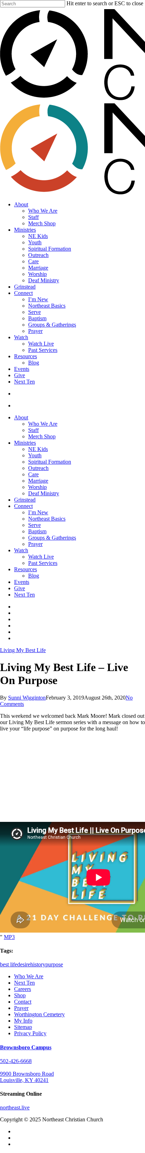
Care (33, 474)
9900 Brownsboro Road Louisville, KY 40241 (27, 1077)
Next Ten (24, 595)
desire (23, 964)
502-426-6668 (16, 1061)
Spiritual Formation (49, 462)
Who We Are (42, 424)
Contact (22, 1002)
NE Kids (38, 449)
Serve (34, 525)
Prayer (35, 544)
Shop (20, 995)
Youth (35, 455)
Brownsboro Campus (25, 1047)
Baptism (37, 531)
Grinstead (25, 500)
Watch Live (41, 557)
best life (8, 964)
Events (21, 582)
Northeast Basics (46, 519)
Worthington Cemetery (39, 1014)
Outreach (38, 468)
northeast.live (15, 1107)
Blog (33, 576)
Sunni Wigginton (27, 698)
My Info (23, 1021)
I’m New (38, 512)
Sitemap (23, 1027)
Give (19, 588)
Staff (33, 430)
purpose (54, 964)
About (21, 417)
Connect (23, 506)
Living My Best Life (23, 650)
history (37, 964)
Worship (37, 487)
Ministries (25, 443)
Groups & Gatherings (52, 538)
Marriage (38, 481)
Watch (21, 550)
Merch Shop (42, 436)
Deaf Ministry (43, 493)
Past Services (42, 563)
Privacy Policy (30, 1033)
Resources (25, 569)
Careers (22, 989)
